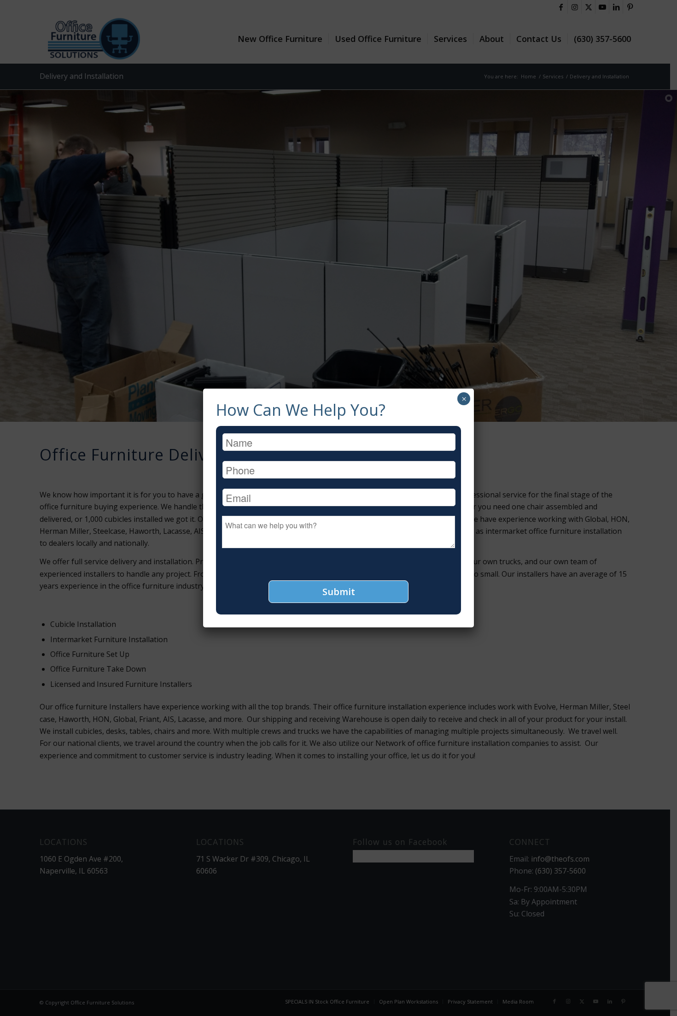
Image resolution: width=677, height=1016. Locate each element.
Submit (338, 591)
